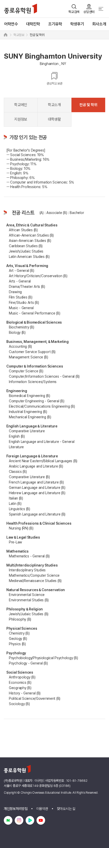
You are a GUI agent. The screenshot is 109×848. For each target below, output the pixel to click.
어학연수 (11, 24)
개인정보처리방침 (16, 809)
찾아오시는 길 (66, 809)
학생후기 (77, 24)
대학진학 (33, 24)
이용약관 (42, 809)
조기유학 (55, 24)
